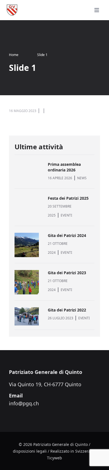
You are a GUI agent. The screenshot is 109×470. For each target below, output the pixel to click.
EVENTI (66, 215)
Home (13, 54)
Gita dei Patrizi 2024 (67, 235)
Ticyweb (54, 457)
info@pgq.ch (24, 403)
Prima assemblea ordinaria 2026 (64, 167)
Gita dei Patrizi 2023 (67, 272)
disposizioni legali (30, 451)
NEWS (82, 178)
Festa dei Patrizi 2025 (68, 198)
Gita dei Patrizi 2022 (67, 310)
